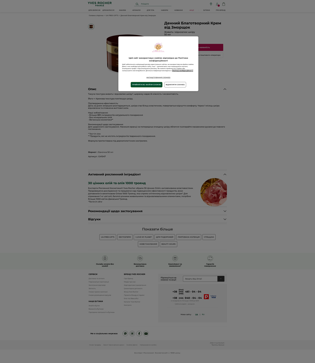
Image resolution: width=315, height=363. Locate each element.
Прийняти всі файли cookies (146, 85)
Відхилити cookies (175, 85)
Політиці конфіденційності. (182, 70)
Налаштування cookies (158, 77)
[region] (158, 63)
